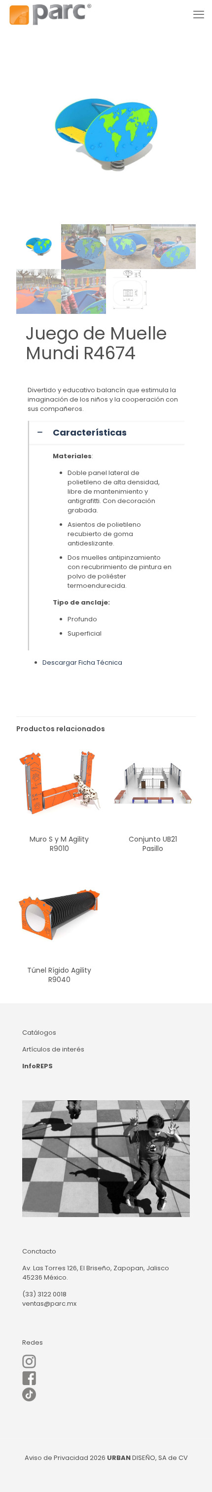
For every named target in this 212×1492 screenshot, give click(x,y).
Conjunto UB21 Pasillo (153, 843)
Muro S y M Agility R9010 (59, 843)
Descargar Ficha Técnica (82, 662)
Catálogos (39, 1032)
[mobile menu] (198, 14)
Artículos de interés (53, 1049)
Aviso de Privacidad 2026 (65, 1457)
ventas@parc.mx (49, 1303)
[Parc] (50, 14)
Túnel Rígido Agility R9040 (59, 974)
